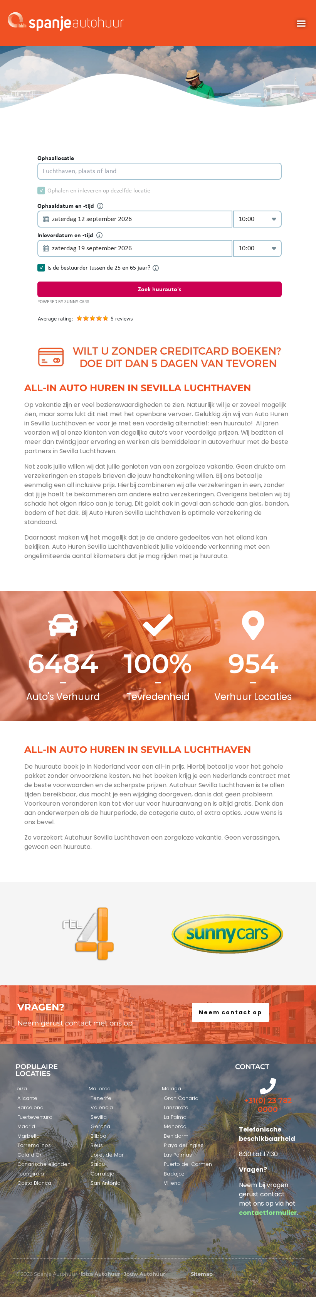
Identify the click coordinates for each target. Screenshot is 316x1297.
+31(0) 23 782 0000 (268, 1105)
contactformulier (268, 1212)
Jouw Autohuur (144, 1274)
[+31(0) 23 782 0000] (268, 1086)
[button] (301, 23)
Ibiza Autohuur (100, 1274)
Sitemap (202, 1274)
